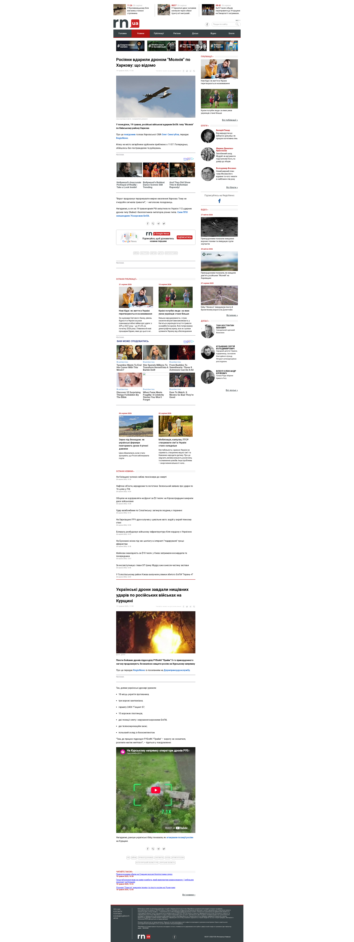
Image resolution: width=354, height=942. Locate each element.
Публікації (159, 33)
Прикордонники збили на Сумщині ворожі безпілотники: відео (144, 874)
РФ (128, 858)
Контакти (117, 911)
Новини (140, 33)
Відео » (204, 210)
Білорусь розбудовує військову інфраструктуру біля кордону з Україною (154, 531)
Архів (115, 918)
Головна (123, 33)
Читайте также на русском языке (168, 71)
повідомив (130, 134)
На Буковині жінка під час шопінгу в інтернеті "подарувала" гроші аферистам (150, 542)
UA (236, 20)
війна (136, 253)
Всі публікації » (230, 120)
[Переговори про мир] (193, 50)
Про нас (116, 909)
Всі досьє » (232, 390)
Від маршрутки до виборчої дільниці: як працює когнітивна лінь (227, 136)
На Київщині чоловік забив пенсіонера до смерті (141, 477)
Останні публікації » (126, 279)
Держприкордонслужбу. (177, 670)
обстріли (145, 253)
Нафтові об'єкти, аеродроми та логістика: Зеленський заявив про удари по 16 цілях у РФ (154, 487)
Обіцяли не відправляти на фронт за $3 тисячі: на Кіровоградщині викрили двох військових (154, 500)
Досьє (195, 33)
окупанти (159, 858)
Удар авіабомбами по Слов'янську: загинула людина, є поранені (149, 510)
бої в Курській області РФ (147, 863)
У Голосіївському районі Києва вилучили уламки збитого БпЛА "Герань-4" (154, 574)
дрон (160, 253)
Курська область (167, 863)
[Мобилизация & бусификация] (161, 50)
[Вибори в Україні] (224, 50)
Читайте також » (124, 872)
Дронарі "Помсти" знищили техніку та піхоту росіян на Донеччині (145, 887)
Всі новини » (188, 895)
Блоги (231, 33)
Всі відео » (232, 315)
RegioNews (122, 138)
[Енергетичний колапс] (130, 50)
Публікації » (207, 56)
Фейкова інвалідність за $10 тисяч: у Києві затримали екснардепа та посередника (151, 554)
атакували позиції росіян (179, 837)
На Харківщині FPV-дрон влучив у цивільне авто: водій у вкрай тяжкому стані (154, 521)
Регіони (177, 33)
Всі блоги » (232, 187)
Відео (213, 33)
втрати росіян (178, 858)
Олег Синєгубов (170, 134)
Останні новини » (125, 471)
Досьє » (205, 321)
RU (240, 20)
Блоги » (205, 126)
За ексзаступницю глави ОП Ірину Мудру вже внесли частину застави (152, 565)
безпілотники (171, 253)
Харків (153, 253)
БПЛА (168, 858)
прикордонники (145, 858)
